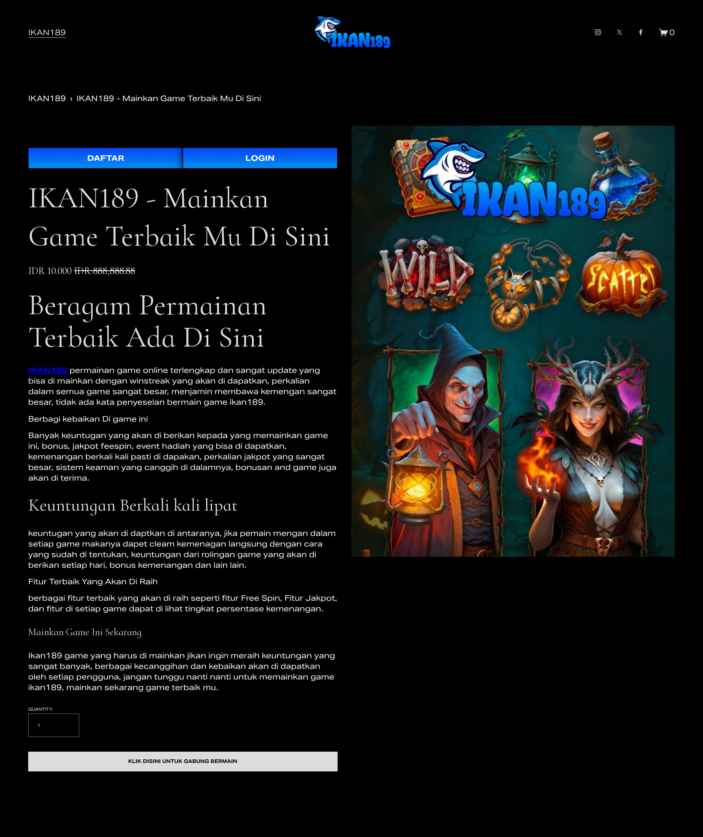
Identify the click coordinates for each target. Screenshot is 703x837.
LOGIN (260, 158)
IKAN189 (47, 32)
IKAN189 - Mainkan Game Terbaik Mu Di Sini (169, 98)
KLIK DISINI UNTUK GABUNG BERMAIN (182, 761)
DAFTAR (105, 158)
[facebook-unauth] (640, 32)
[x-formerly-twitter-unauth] (619, 32)
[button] (183, 761)
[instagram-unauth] (598, 32)
